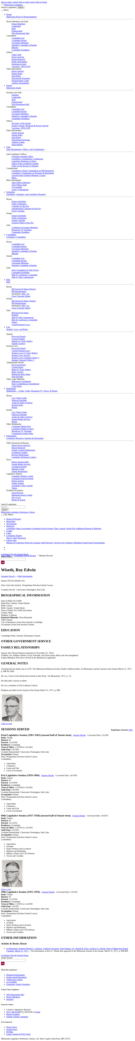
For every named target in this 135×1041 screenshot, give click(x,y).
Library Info (11, 540)
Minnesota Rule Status (21, 374)
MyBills (15, 315)
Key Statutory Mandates (72, 543)
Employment (17, 31)
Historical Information (15, 975)
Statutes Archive (18, 343)
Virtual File (70, 528)
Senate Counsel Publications (23, 450)
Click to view (6, 724)
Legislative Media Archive (23, 429)
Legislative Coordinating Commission (27, 159)
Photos (14, 407)
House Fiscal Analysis (21, 445)
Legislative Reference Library (24, 161)
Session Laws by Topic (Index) (25, 353)
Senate (9, 85)
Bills (8, 280)
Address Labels (18, 142)
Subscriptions (17, 145)
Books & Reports (13, 519)
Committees (11, 235)
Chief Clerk (16, 55)
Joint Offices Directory (21, 182)
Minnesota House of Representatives (21, 17)
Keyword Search (19, 336)
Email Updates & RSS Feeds (18, 1034)
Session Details (79, 735)
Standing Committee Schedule (24, 45)
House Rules (17, 73)
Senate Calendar (18, 220)
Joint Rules (16, 76)
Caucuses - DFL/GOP (21, 66)
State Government (23, 528)
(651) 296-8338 (12, 1012)
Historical (10, 526)
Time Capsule (59, 528)
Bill (23, 294)
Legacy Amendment (20, 190)
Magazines (10, 521)
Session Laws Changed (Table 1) (25, 358)
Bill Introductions (19, 291)
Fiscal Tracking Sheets (21, 296)
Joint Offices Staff (19, 185)
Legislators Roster (19, 467)
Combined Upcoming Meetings (25, 227)
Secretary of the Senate (21, 123)
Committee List (18, 38)
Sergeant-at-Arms (19, 64)
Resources (21, 538)
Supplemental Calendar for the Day (26, 208)
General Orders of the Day (23, 223)
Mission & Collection (15, 543)
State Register (17, 377)
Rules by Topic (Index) (21, 369)
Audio (24, 398)
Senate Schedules (19, 216)
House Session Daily (20, 462)
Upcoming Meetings (20, 43)
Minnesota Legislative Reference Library (18, 512)
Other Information (24, 576)
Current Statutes (18, 339)
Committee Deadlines (21, 50)
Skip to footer (41, 2)
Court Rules (17, 386)
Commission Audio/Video (22, 433)
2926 (130, 730)
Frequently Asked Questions (18, 984)
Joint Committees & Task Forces (25, 270)
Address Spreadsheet (20, 83)
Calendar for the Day (20, 206)
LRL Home (6, 556)
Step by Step (11, 538)
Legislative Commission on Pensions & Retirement (33, 173)
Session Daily (17, 405)
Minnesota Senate (13, 88)
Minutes (15, 47)
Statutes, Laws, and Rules (17, 329)
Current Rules (17, 367)
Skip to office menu (27, 2)
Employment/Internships (16, 977)
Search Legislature (8, 7)
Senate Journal (18, 133)
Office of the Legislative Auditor (25, 163)
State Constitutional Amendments (25, 384)
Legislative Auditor (20, 452)
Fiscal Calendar (18, 211)
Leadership (16, 26)
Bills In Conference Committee (24, 275)
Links (8, 533)
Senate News (11, 1029)
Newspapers (11, 524)
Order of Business (19, 204)
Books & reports (18, 500)
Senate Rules (17, 135)
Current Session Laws (21, 324)
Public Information (19, 62)
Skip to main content (9, 2)
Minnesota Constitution (21, 381)
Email (37, 1012)
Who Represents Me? (21, 33)
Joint (8, 147)
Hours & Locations (33, 543)
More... (15, 178)
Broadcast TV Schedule (22, 230)
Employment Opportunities (93, 543)
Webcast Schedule (19, 400)
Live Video (16, 398)
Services (57, 543)
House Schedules (19, 201)
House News (11, 1027)
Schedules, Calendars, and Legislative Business (26, 194)
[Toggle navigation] (2, 10)
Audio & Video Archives (22, 403)
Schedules (10, 192)
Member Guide (18, 469)
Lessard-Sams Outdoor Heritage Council (28, 175)
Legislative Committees (16, 237)
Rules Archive (17, 372)
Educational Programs (21, 78)
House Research (18, 59)
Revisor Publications (20, 455)
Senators (15, 95)
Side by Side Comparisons (23, 277)
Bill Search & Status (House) (24, 289)
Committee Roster (19, 40)
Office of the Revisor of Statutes (25, 166)
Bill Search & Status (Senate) (24, 301)
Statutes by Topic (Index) (22, 341)
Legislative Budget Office (22, 156)
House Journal (18, 71)
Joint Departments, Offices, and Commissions (25, 149)
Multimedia (11, 388)
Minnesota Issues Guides (22, 495)
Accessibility (17, 187)
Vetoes (14, 322)
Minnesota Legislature (13, 5)
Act (27, 294)
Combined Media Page (21, 426)
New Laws (16, 497)
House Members (18, 24)
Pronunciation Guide (20, 81)
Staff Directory (47, 543)
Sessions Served (8, 576)
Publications (11, 436)
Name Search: (7, 958)
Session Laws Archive (21, 355)
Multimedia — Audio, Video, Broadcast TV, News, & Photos (31, 391)
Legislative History (14, 536)
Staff (14, 28)
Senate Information (19, 471)
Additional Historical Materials (88, 528)
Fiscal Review (17, 493)
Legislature (11, 528)
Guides (9, 531)
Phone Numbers (13, 1014)
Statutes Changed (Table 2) (23, 360)
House (9, 14)
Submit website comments (17, 1017)
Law (8, 327)
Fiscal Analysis (18, 57)
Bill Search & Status (20, 313)
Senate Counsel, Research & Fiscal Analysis (30, 126)
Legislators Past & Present (22, 478)
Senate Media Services (21, 419)
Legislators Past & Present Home (14, 554)
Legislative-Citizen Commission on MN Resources (33, 171)
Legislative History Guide (22, 476)
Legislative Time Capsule (22, 486)
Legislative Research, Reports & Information (25, 438)
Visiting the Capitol (14, 980)
